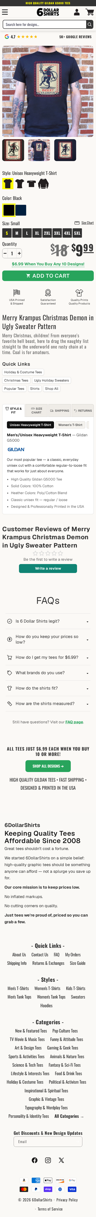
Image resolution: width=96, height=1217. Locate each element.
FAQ (56, 954)
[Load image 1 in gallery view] (39, 150)
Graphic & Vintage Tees (46, 1099)
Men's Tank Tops (19, 996)
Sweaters (78, 996)
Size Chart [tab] (36, 411)
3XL (57, 233)
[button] (5, 12)
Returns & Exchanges (48, 963)
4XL (67, 233)
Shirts (35, 388)
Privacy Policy (67, 1199)
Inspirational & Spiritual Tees (46, 1090)
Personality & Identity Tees (28, 1116)
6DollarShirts (42, 1199)
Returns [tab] (85, 410)
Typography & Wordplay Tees (46, 1107)
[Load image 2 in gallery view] (13, 150)
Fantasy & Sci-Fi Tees (65, 1065)
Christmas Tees (16, 380)
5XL (77, 233)
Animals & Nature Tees (67, 1056)
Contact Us (39, 954)
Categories (48, 1021)
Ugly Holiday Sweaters (51, 380)
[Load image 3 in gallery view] (65, 150)
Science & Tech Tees (27, 1065)
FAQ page (74, 722)
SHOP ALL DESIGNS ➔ (48, 766)
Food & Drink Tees (68, 1073)
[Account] (77, 12)
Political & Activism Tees (67, 1082)
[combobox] (44, 24)
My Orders (73, 954)
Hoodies (46, 1005)
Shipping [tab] (62, 410)
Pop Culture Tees (65, 1030)
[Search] (89, 24)
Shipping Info (17, 963)
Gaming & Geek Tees (62, 1047)
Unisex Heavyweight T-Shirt (30, 425)
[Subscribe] (77, 1141)
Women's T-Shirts (47, 988)
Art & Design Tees (28, 1047)
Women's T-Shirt (70, 425)
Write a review (48, 568)
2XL (47, 233)
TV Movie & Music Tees (27, 1039)
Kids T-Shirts (75, 988)
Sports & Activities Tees (26, 1056)
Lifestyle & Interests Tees (30, 1073)
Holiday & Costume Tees (23, 372)
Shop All (51, 388)
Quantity (9, 243)
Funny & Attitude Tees (66, 1039)
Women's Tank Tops (51, 996)
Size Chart (87, 222)
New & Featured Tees (31, 1030)
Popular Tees (14, 388)
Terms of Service (50, 1209)
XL (37, 233)
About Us (19, 954)
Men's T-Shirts (18, 988)
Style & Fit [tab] (16, 411)
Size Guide (78, 963)
